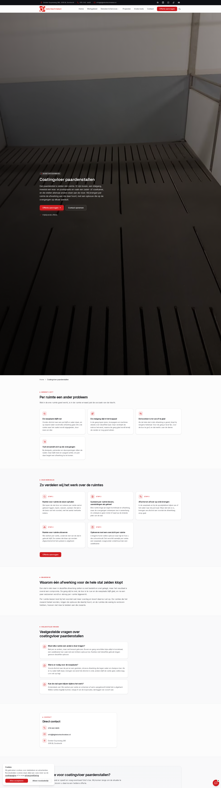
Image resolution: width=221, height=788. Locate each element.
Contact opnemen (76, 208)
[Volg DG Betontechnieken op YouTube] (178, 2)
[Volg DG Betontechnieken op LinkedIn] (163, 2)
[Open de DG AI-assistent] (216, 783)
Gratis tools (139, 9)
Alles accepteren (16, 781)
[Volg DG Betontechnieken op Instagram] (168, 2)
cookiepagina (10, 775)
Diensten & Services (109, 9)
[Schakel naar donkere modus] (179, 9)
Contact (150, 9)
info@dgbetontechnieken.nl (59, 735)
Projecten (127, 9)
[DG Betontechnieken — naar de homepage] (50, 9)
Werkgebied (92, 9)
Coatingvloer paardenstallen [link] (58, 380)
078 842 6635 (53, 728)
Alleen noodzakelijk (40, 781)
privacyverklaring (32, 775)
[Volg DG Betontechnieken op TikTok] (173, 2)
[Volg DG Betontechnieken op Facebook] (157, 2)
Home (81, 9)
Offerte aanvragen (167, 9)
